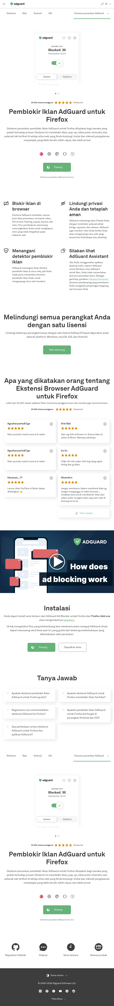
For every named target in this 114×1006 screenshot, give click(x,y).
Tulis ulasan (86, 513)
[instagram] (40, 991)
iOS (50, 13)
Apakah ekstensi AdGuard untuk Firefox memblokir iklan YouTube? (86, 695)
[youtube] (60, 991)
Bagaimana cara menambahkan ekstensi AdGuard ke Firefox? (30, 711)
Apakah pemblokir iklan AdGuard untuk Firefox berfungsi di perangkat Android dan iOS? (86, 713)
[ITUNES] (51, 424)
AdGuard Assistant (98, 279)
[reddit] (73, 991)
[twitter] (53, 991)
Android (38, 13)
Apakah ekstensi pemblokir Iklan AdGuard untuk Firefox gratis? (31, 695)
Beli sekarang (57, 349)
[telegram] (67, 991)
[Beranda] (17, 4)
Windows (11, 13)
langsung (69, 620)
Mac (25, 13)
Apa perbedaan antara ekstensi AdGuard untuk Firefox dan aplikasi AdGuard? (30, 730)
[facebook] (47, 991)
